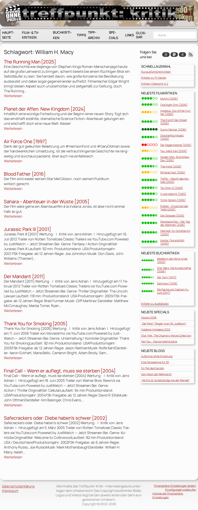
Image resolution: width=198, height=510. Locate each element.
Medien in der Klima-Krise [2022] (172, 260)
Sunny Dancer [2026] (173, 129)
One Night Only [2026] (174, 105)
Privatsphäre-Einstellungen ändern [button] (175, 486)
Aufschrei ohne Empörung (156, 356)
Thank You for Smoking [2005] (35, 323)
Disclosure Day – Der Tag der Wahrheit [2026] (175, 223)
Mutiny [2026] (169, 98)
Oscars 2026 (149, 317)
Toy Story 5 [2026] (171, 188)
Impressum (10, 490)
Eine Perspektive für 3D (155, 362)
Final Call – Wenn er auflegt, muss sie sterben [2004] (60, 370)
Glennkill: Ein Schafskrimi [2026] (175, 232)
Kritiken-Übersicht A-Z (154, 83)
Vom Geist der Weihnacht (156, 374)
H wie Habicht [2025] (173, 194)
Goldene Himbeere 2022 (155, 329)
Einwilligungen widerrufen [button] (180, 489)
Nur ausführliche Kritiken (156, 71)
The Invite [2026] (170, 166)
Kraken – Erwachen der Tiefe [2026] (174, 207)
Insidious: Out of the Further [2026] (175, 112)
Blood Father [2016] (25, 173)
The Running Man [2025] (30, 61)
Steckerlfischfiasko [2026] (172, 137)
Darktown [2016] (167, 283)
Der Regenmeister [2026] (175, 145)
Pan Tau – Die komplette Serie (159, 341)
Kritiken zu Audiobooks (155, 303)
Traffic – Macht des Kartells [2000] (174, 180)
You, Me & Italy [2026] (173, 151)
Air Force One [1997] (25, 141)
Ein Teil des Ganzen (152, 368)
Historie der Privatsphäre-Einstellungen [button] (167, 495)
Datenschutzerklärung (18, 486)
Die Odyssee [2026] (172, 215)
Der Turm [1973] (166, 277)
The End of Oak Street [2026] (173, 121)
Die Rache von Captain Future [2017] (173, 291)
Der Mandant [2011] (24, 276)
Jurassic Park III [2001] (27, 229)
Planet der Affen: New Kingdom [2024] (44, 108)
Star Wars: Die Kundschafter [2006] (174, 269)
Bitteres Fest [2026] (172, 172)
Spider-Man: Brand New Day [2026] (174, 158)
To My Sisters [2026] (173, 200)
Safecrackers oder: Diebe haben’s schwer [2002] (55, 417)
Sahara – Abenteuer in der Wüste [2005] (46, 201)
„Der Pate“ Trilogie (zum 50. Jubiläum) (163, 323)
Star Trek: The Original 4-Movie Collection (166, 335)
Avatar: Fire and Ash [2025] (172, 241)
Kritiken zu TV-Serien (153, 77)
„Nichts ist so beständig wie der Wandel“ (165, 380)
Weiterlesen (13, 95)
